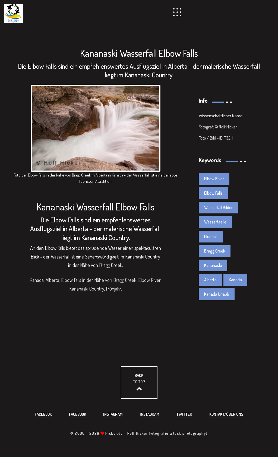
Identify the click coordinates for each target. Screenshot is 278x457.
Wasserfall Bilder (218, 207)
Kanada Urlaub (216, 294)
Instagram (113, 414)
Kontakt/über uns (226, 414)
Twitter (184, 414)
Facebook (43, 414)
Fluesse (210, 236)
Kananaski (213, 265)
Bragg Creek (214, 251)
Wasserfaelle (215, 222)
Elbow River (214, 178)
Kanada (235, 279)
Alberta (210, 279)
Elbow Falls (213, 193)
